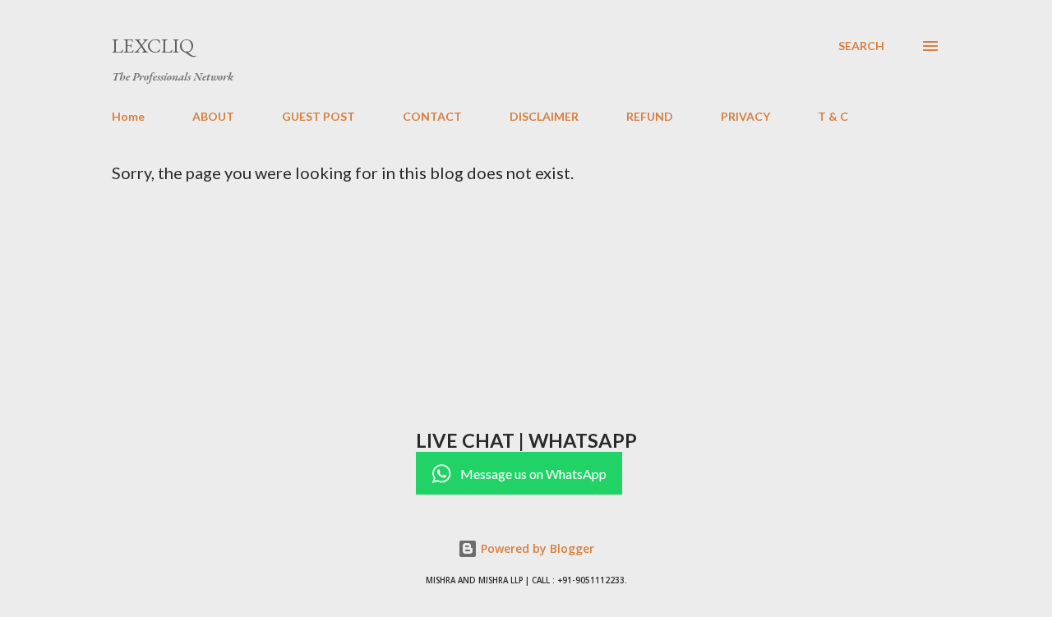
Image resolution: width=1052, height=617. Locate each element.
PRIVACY (745, 116)
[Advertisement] (582, 306)
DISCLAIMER (544, 116)
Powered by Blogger (536, 548)
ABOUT (213, 116)
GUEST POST (318, 116)
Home (128, 116)
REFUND (649, 116)
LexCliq (153, 45)
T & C (833, 116)
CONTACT (432, 116)
